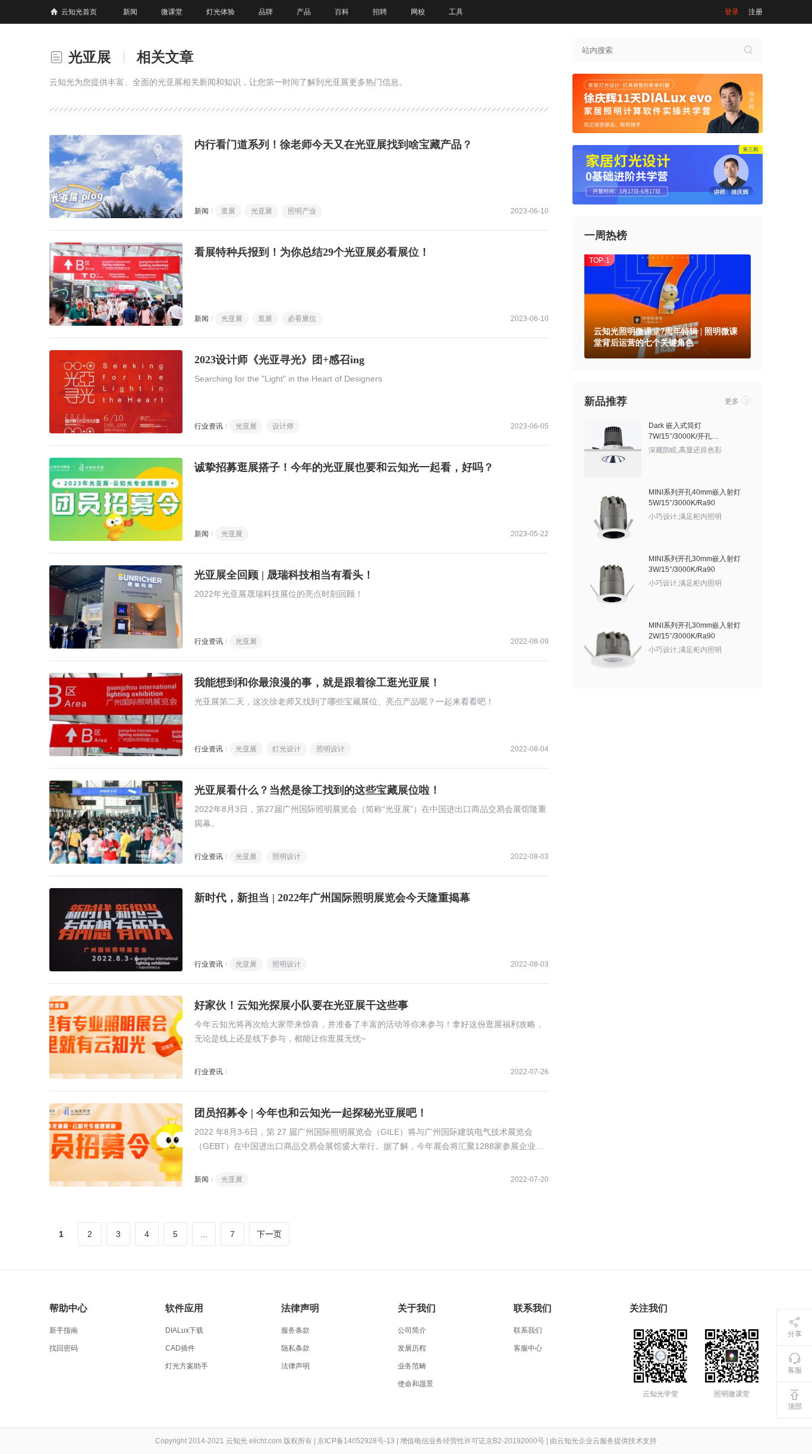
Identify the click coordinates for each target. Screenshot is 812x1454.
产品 (304, 12)
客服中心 (528, 1348)
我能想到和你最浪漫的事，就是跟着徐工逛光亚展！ (317, 682)
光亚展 (261, 211)
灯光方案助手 (186, 1366)
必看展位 (302, 318)
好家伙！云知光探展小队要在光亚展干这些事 (301, 1005)
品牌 (266, 12)
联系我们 (528, 1330)
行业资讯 (208, 426)
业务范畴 (412, 1366)
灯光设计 (286, 749)
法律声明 (295, 1366)
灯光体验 (220, 12)
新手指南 (63, 1330)
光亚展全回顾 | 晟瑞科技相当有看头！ (284, 575)
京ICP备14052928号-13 (356, 1441)
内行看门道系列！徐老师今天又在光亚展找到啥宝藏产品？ (333, 144)
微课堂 (171, 12)
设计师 (283, 426)
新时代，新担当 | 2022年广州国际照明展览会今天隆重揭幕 (332, 898)
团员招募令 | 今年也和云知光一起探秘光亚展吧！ (310, 1113)
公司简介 (412, 1330)
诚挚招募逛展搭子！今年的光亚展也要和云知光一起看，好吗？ (344, 467)
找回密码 (63, 1348)
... (203, 1234)
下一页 (269, 1234)
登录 (732, 12)
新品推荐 (605, 401)
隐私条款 (295, 1348)
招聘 (380, 12)
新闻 (130, 12)
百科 (342, 12)
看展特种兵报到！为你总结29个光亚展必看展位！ (312, 252)
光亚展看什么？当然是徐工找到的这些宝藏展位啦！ (317, 790)
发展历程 (412, 1348)
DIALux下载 (184, 1330)
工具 (456, 12)
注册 (755, 12)
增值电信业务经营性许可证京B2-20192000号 (472, 1441)
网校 (418, 12)
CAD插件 (180, 1348)
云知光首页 (79, 12)
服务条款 (295, 1330)
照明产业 (302, 211)
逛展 (228, 211)
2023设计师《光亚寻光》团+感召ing (279, 360)
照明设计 (330, 749)
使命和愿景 (415, 1384)
